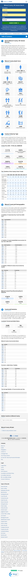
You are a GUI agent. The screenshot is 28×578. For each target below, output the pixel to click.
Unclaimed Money (5, 531)
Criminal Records (4, 498)
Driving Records (4, 504)
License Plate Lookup (5, 513)
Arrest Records (4, 486)
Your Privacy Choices (5, 455)
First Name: (5, 7)
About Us (3, 445)
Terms (2, 467)
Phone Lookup (4, 523)
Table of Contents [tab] (6, 36)
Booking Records (4, 494)
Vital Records (3, 535)
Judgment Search (4, 511)
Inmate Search (4, 509)
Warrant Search (4, 537)
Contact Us (3, 451)
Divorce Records (4, 502)
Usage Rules (3, 465)
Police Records (4, 525)
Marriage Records (4, 517)
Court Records (4, 496)
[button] (14, 574)
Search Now (13, 23)
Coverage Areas (4, 453)
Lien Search (3, 515)
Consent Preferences (5, 479)
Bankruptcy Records (5, 490)
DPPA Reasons (4, 471)
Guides (2, 447)
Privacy (2, 469)
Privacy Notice (14, 27)
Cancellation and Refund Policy (7, 473)
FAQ (2, 459)
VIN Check (3, 533)
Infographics (3, 449)
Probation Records (5, 527)
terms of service (17, 550)
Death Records (4, 500)
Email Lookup (4, 506)
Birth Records (4, 492)
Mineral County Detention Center (9, 430)
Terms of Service (5, 27)
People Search (4, 521)
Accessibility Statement (6, 475)
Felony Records (4, 507)
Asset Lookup (4, 488)
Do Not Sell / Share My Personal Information (10, 457)
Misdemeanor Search (5, 519)
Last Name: (4, 12)
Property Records (4, 529)
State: (3, 17)
